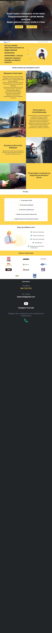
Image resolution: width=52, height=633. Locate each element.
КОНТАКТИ (19, 26)
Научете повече (32, 26)
